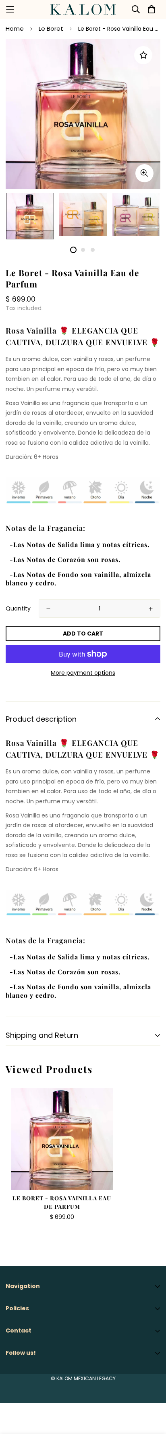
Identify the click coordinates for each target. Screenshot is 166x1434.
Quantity (18, 608)
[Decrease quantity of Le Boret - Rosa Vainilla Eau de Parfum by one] (48, 609)
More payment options (83, 673)
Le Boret (51, 28)
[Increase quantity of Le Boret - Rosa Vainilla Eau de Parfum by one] (150, 609)
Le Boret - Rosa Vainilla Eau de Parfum (61, 1202)
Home (15, 28)
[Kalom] (83, 9)
